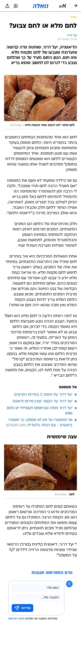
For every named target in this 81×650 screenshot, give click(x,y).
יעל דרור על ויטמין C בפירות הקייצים (43, 395)
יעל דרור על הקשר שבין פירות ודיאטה (42, 401)
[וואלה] (40, 6)
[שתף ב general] (7, 5)
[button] (62, 6)
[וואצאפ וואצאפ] (16, 6)
